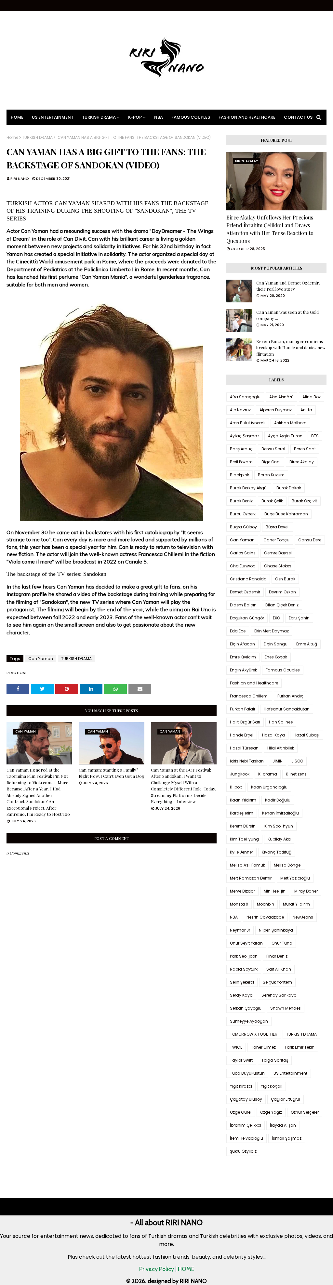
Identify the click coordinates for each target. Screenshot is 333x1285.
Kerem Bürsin (243, 826)
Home (12, 137)
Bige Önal (271, 462)
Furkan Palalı (242, 709)
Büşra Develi (277, 527)
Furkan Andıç (290, 696)
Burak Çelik (272, 501)
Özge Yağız (271, 1112)
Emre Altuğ (306, 644)
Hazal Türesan (244, 748)
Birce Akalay (301, 462)
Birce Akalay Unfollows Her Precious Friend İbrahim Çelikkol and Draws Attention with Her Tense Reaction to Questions (269, 229)
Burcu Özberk (243, 514)
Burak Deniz (241, 501)
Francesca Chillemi (249, 696)
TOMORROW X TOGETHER (253, 1034)
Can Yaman (40, 658)
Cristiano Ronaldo (248, 579)
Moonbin (265, 904)
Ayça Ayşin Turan (285, 436)
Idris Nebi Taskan (247, 761)
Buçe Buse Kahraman (286, 514)
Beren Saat (305, 449)
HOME (186, 1269)
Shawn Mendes (285, 1008)
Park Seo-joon (244, 956)
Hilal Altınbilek (280, 748)
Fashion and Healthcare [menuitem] (247, 117)
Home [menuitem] (17, 117)
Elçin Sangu (275, 644)
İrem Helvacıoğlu (246, 1138)
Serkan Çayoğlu (245, 1008)
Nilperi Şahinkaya (276, 930)
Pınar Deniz (276, 956)
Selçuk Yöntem (277, 982)
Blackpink (239, 475)
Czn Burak (285, 579)
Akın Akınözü (281, 397)
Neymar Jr (240, 930)
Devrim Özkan (282, 592)
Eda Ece (238, 631)
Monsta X (239, 904)
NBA (234, 917)
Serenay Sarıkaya (279, 995)
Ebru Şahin (299, 618)
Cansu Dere (309, 540)
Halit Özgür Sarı (245, 722)
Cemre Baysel (278, 553)
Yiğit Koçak (271, 1086)
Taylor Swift (241, 1060)
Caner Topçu (276, 540)
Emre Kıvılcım (243, 657)
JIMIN (278, 761)
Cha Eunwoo (242, 566)
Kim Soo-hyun (278, 826)
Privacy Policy (156, 1269)
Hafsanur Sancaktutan (287, 709)
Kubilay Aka (279, 839)
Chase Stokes (277, 566)
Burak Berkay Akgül (249, 488)
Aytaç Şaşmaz (244, 436)
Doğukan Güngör (247, 618)
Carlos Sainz (242, 553)
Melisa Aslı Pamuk (247, 865)
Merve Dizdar (242, 891)
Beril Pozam (241, 462)
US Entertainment (290, 1073)
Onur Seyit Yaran (246, 943)
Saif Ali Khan (278, 969)
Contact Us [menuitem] (298, 117)
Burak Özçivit (304, 501)
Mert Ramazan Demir (251, 878)
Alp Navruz (240, 410)
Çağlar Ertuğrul (285, 1099)
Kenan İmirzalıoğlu (280, 813)
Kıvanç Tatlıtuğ (276, 852)
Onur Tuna (282, 943)
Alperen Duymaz (276, 410)
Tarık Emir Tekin (299, 1047)
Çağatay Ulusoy (246, 1099)
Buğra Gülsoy (243, 527)
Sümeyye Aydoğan (249, 1021)
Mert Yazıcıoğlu (295, 878)
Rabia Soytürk (244, 969)
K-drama (267, 774)
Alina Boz (311, 397)
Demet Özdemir (245, 592)
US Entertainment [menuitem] (52, 117)
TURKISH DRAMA (37, 137)
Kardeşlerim (241, 813)
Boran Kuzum (271, 475)
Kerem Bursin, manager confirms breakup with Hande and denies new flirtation (291, 347)
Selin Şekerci (242, 982)
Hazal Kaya (273, 735)
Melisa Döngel (287, 865)
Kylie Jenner (241, 852)
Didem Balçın (243, 605)
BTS (315, 436)
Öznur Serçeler (305, 1112)
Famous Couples (283, 670)
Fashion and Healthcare (254, 683)
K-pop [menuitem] (135, 117)
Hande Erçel (241, 735)
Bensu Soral (273, 449)
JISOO (297, 761)
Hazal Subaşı (307, 735)
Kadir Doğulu (277, 800)
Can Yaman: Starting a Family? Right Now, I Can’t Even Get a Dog (111, 773)
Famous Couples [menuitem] (190, 117)
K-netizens (296, 774)
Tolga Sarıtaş (274, 1060)
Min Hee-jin (275, 891)
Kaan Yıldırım (243, 800)
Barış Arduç (241, 449)
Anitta (306, 410)
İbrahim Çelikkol (245, 1125)
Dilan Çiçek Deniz (282, 605)
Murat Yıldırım (296, 904)
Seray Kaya (241, 995)
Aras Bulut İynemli (247, 423)
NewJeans (303, 917)
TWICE (236, 1047)
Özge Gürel (240, 1112)
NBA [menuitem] (158, 117)
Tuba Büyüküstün (247, 1073)
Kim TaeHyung (244, 839)
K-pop (236, 787)
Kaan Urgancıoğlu (269, 787)
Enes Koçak (276, 657)
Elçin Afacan (242, 644)
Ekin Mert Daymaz (271, 631)
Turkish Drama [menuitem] (99, 117)
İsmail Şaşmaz (286, 1138)
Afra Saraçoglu (245, 397)
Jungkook (239, 774)
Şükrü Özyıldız (243, 1151)
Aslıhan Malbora (290, 423)
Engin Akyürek (243, 670)
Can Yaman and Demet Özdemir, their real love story (288, 286)
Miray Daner (306, 891)
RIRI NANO (19, 178)
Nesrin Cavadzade (265, 917)
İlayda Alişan (283, 1125)
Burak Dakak (288, 488)
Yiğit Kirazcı (241, 1086)
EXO (276, 618)
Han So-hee (281, 722)
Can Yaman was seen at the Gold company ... (287, 315)
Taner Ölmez (263, 1047)
